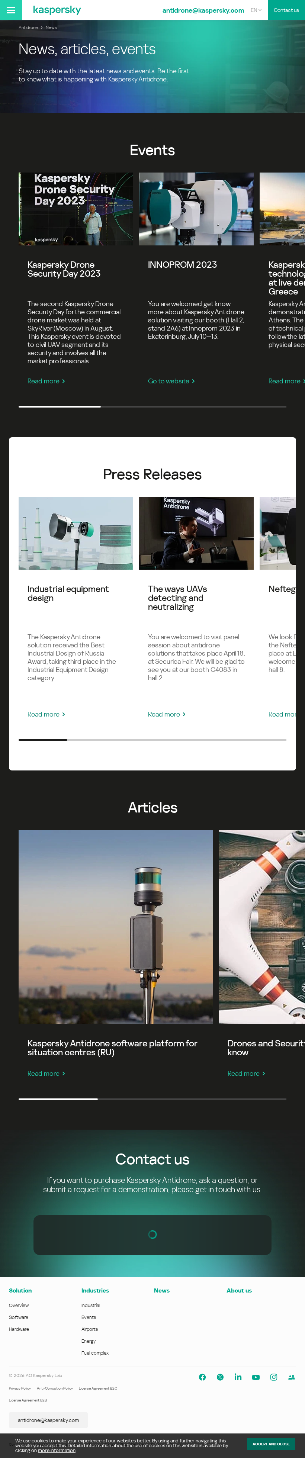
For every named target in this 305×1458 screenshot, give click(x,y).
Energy (88, 1341)
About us (239, 1290)
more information (57, 1450)
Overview (19, 1305)
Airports (89, 1329)
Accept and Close (271, 1444)
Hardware (19, 1329)
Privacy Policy (20, 1388)
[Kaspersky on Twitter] (220, 1377)
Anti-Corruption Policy (55, 1388)
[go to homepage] (57, 10)
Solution (20, 1290)
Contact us (286, 10)
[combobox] (256, 10)
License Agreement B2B (28, 1400)
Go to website (168, 381)
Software (18, 1317)
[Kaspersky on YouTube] (255, 1377)
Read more (44, 381)
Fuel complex (95, 1353)
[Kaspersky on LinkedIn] (238, 1377)
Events (88, 1317)
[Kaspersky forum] (291, 1377)
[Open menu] (11, 10)
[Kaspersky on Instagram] (273, 1377)
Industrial (90, 1305)
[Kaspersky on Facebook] (202, 1377)
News (162, 1290)
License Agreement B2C (98, 1388)
